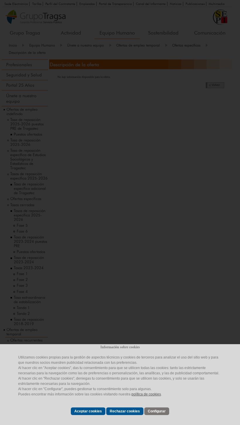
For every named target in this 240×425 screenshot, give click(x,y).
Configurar (157, 411)
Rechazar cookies (125, 411)
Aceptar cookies (88, 411)
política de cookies (146, 394)
